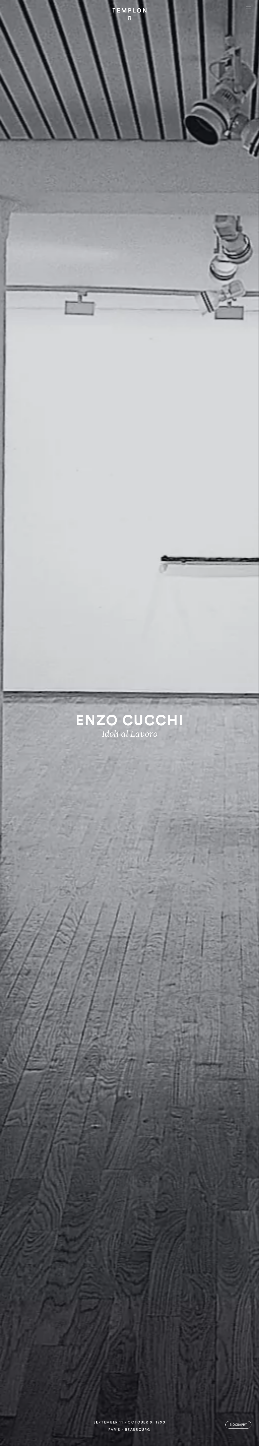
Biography (238, 1424)
